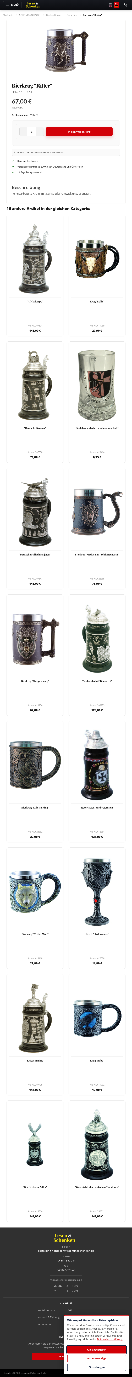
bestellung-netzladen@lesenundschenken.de (66, 1250)
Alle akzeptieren (96, 1349)
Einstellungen (97, 1367)
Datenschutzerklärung (110, 1339)
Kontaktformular (47, 1310)
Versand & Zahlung (49, 1317)
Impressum (44, 1324)
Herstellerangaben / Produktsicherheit (41, 152)
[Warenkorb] (125, 4)
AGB (70, 1310)
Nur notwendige (96, 1358)
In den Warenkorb (79, 131)
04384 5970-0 (66, 1260)
